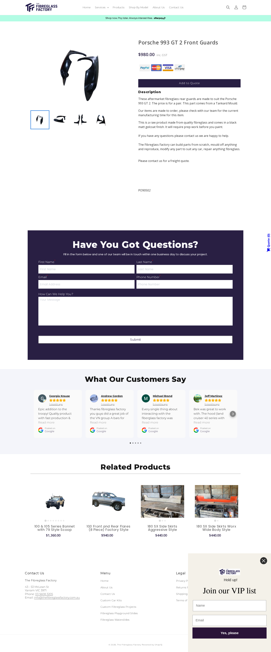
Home (104, 580)
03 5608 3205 (44, 594)
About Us (106, 587)
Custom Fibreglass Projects (118, 606)
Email (43, 277)
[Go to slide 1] (46, 521)
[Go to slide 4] (53, 520)
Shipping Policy (186, 594)
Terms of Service (186, 600)
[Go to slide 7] (61, 520)
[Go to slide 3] (50, 520)
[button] (101, 7)
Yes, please (230, 633)
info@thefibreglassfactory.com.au (57, 597)
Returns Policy (185, 587)
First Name (46, 262)
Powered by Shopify (152, 645)
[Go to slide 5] (56, 520)
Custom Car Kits (111, 600)
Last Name (144, 262)
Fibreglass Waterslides (114, 619)
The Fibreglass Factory (129, 645)
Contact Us (107, 594)
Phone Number (148, 277)
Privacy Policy (185, 580)
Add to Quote (189, 83)
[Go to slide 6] (58, 520)
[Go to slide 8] (63, 520)
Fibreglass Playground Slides (119, 613)
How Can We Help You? (55, 294)
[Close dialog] (263, 560)
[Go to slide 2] (48, 520)
